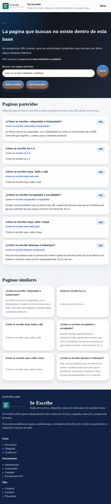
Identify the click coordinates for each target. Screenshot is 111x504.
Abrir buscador (37, 84)
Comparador (11, 468)
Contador (9, 472)
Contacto (9, 492)
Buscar (103, 71)
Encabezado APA (14, 476)
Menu (103, 6)
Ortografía (10, 448)
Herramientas (12, 465)
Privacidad (10, 496)
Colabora (9, 488)
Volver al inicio (13, 84)
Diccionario (11, 445)
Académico (10, 452)
